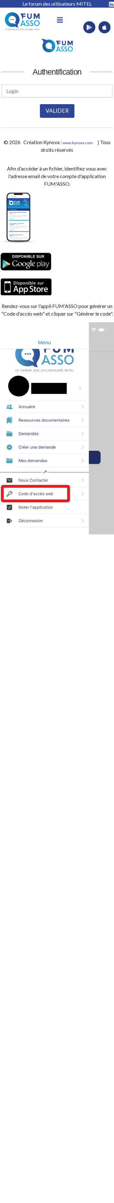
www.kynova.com (78, 142)
